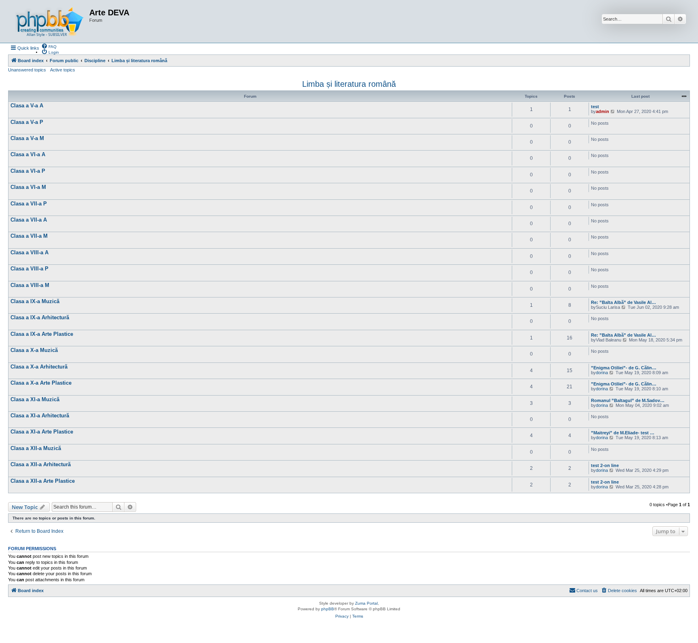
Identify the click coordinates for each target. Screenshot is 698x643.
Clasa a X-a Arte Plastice (41, 383)
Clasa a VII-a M (29, 236)
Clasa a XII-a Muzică (36, 448)
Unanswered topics (27, 69)
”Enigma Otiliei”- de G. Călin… (623, 367)
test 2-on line (605, 465)
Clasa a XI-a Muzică (35, 399)
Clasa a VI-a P (28, 171)
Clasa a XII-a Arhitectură (41, 464)
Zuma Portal (366, 603)
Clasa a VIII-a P (29, 269)
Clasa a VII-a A (29, 220)
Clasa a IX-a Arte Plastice (42, 334)
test (595, 106)
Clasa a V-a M (27, 138)
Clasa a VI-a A (28, 154)
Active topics (62, 69)
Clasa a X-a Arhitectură (39, 367)
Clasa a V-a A (27, 106)
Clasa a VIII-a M (30, 285)
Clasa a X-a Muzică (34, 350)
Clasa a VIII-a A (29, 252)
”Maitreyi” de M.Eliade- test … (622, 432)
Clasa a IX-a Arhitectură (40, 317)
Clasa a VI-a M (28, 187)
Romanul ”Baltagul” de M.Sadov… (627, 400)
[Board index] (49, 21)
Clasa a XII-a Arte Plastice (43, 481)
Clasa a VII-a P (29, 204)
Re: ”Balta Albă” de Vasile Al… (623, 302)
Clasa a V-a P (27, 122)
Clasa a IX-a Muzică (35, 301)
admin (602, 111)
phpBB (327, 609)
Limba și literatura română (349, 84)
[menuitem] (49, 46)
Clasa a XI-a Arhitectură (40, 416)
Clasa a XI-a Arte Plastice (42, 432)
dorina (602, 372)
